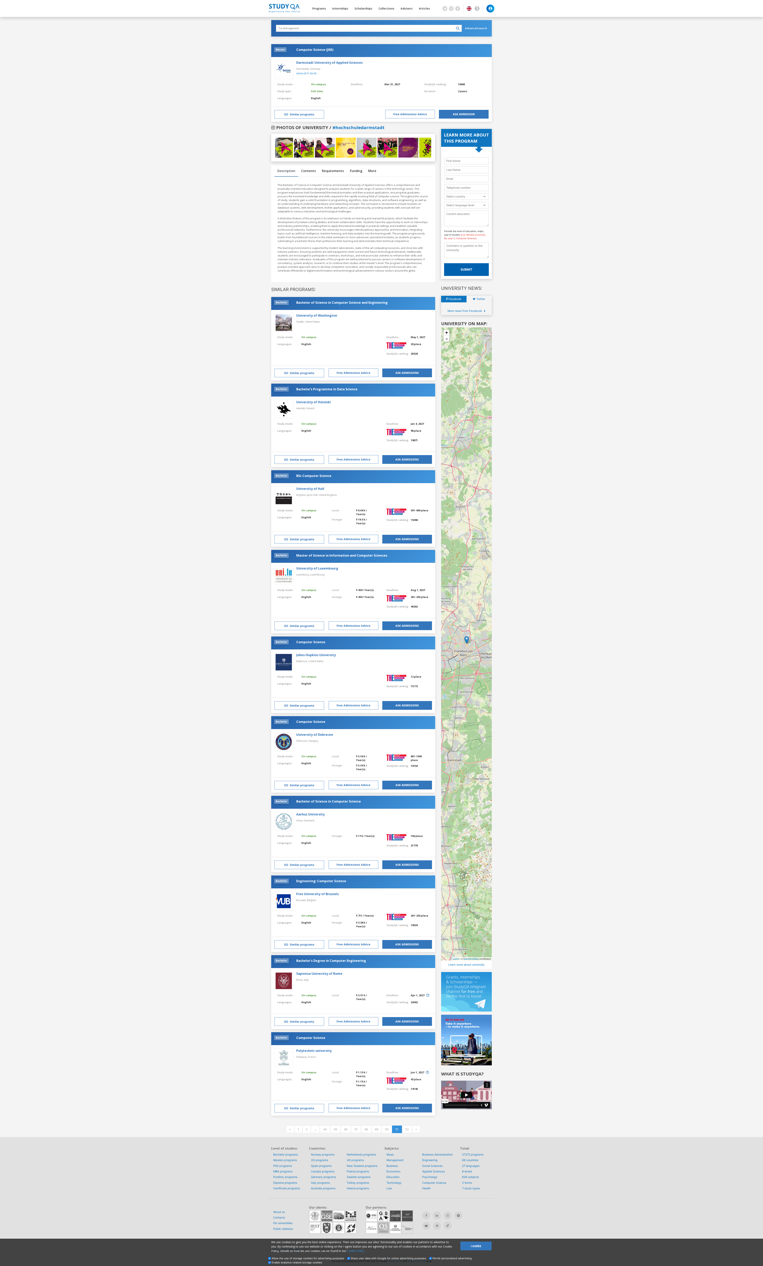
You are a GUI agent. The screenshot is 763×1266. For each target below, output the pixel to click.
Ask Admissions (407, 373)
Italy (306, 980)
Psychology (429, 1177)
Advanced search (476, 28)
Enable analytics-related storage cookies (297, 1262)
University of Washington (316, 315)
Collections (386, 8)
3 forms (467, 1182)
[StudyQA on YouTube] (426, 1226)
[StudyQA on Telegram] (458, 1216)
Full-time (317, 91)
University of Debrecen (314, 734)
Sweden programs (359, 1177)
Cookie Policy (355, 1251)
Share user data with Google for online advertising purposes (388, 1258)
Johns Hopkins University (316, 655)
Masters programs (285, 1160)
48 (366, 1129)
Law (389, 1188)
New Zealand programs (362, 1165)
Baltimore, (302, 661)
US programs (319, 1160)
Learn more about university (466, 964)
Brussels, (301, 900)
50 (387, 1129)
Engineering (430, 1160)
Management (395, 1160)
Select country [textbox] (455, 196)
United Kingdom (328, 495)
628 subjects (470, 1177)
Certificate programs (286, 1188)
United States (312, 321)
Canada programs (322, 1171)
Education (392, 1177)
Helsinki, (301, 408)
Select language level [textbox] (460, 205)
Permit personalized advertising (452, 1258)
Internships (340, 8)
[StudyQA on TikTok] (448, 1225)
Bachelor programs (285, 1154)
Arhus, (300, 820)
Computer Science (310, 642)
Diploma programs (285, 1182)
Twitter (480, 299)
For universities (282, 1223)
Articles (424, 8)
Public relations (283, 1228)
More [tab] (372, 171)
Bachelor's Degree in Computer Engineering (331, 960)
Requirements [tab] (333, 171)
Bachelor (281, 302)
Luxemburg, (303, 574)
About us (279, 1212)
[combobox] (466, 196)
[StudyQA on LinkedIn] (437, 1216)
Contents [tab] (308, 171)
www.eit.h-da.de (306, 73)
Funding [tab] (356, 171)
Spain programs (321, 1165)
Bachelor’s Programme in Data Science (326, 389)
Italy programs (320, 1182)
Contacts (279, 1217)
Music (390, 1154)
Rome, (300, 980)
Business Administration (437, 1154)
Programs (319, 8)
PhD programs (282, 1165)
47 (356, 1129)
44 (325, 1129)
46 (346, 1129)
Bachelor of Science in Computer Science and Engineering (342, 302)
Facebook (454, 299)
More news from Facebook (465, 310)
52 (407, 1129)
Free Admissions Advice (410, 114)
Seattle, (300, 321)
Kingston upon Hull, (307, 495)
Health (426, 1188)
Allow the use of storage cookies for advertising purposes (308, 1258)
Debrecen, (302, 741)
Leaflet (456, 958)
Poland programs (358, 1171)
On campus (318, 84)
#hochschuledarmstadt (358, 127)
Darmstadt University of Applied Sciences (329, 62)
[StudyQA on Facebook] (426, 1216)
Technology (394, 1182)
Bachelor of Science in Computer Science (328, 801)
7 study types (471, 1188)
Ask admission (464, 114)
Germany (315, 69)
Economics (393, 1171)
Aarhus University (310, 814)
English (316, 98)
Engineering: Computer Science (321, 881)
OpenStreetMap (471, 958)
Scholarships (363, 8)
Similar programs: (293, 289)
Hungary (313, 741)
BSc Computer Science (313, 476)
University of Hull (310, 488)
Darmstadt (302, 69)
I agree (476, 1246)
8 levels (467, 1171)
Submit (466, 269)
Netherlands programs (361, 1154)
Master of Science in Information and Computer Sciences (341, 555)
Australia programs (323, 1188)
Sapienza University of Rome (319, 973)
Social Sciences (432, 1165)
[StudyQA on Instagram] (448, 1216)
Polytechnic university (314, 1050)
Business (392, 1165)
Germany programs (323, 1177)
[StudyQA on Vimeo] (437, 1226)
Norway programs (322, 1154)
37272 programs (472, 1154)
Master (280, 49)
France (312, 1057)
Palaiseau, (302, 1057)
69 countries (470, 1160)
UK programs (355, 1160)
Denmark (309, 820)
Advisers (406, 8)
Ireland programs (358, 1188)
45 (335, 1129)
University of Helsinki (313, 402)
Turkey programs (358, 1182)
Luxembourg (317, 574)
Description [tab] (286, 171)
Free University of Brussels (317, 894)
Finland (310, 408)
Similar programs (302, 114)
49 (376, 1129)
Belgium (311, 900)
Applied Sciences (433, 1171)
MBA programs (282, 1171)
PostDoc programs (285, 1177)
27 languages (470, 1165)
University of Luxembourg (317, 568)
